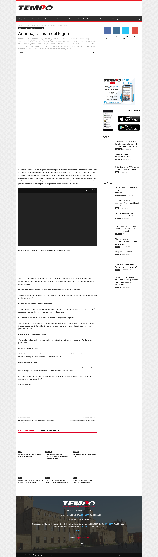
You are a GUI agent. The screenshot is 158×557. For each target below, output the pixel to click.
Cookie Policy (116, 555)
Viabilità (111, 19)
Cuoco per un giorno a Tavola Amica (82, 421)
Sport (105, 19)
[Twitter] (82, 544)
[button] (139, 19)
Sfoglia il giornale (24, 19)
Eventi (99, 19)
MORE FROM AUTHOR (49, 430)
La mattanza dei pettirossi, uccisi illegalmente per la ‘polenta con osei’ (126, 228)
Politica (79, 19)
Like (107, 28)
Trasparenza (136, 555)
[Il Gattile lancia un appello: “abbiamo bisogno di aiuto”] (108, 267)
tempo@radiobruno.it (83, 538)
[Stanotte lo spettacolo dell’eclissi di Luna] (85, 444)
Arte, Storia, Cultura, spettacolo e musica (36, 25)
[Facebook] (76, 544)
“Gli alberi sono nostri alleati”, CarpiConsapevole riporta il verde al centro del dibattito (56, 456)
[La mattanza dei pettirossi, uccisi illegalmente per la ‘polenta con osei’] (108, 229)
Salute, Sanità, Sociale (122, 195)
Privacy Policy (126, 555)
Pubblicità (79, 531)
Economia (63, 19)
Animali (55, 19)
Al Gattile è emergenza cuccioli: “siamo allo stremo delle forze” (126, 241)
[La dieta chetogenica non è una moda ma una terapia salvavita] (108, 191)
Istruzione (71, 19)
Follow (116, 28)
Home (20, 25)
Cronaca (40, 19)
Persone (118, 254)
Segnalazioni (120, 19)
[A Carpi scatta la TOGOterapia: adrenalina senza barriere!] (85, 470)
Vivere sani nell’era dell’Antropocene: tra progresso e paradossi (36, 422)
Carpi (34, 19)
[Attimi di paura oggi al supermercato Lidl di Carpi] (108, 216)
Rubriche (86, 19)
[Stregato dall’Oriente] (108, 255)
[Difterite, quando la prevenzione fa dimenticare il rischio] (30, 444)
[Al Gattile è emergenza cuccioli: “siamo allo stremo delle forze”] (108, 242)
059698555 (86, 526)
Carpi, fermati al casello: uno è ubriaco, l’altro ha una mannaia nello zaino (56, 483)
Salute (93, 19)
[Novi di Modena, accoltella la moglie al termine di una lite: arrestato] (30, 470)
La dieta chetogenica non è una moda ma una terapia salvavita (126, 190)
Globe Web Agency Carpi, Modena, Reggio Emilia (42, 555)
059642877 (85, 515)
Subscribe (135, 28)
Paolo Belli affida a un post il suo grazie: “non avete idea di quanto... (127, 203)
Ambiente (48, 19)
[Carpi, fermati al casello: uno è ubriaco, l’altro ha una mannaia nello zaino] (57, 470)
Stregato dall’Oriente (123, 252)
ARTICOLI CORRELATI (27, 430)
